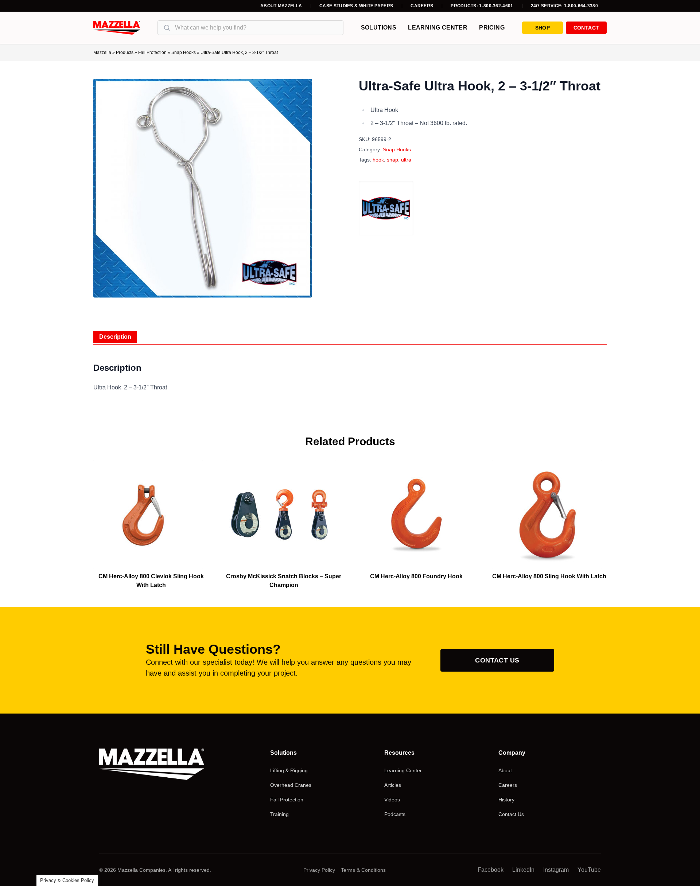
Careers (422, 5)
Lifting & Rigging (289, 770)
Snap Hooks (183, 52)
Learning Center (437, 27)
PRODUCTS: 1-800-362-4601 (482, 5)
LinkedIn (523, 870)
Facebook (490, 870)
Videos (392, 800)
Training (279, 814)
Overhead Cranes (290, 785)
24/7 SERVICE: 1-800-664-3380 (564, 5)
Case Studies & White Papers (356, 5)
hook (378, 160)
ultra (406, 160)
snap (392, 160)
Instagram (556, 870)
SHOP (542, 28)
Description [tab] (115, 337)
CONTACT (586, 28)
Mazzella (102, 52)
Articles (392, 785)
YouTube (589, 870)
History (506, 800)
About (505, 770)
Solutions (379, 27)
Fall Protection (152, 52)
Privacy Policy (319, 870)
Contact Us (497, 660)
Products (124, 52)
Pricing (492, 27)
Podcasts (394, 814)
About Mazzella (281, 5)
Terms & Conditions (363, 870)
